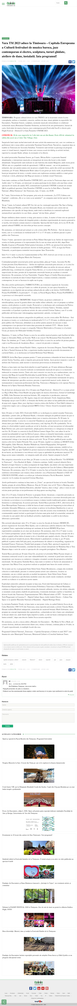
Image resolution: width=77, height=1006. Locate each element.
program (68, 660)
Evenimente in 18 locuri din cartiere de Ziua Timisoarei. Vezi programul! (27, 835)
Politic (40, 993)
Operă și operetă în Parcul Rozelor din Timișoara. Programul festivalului (27, 739)
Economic (34, 993)
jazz (55, 660)
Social (27, 993)
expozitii (48, 660)
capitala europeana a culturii (10, 660)
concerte (24, 660)
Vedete (36, 995)
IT (45, 995)
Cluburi (50, 995)
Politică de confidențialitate (37, 998)
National (52, 993)
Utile (15, 995)
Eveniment (12, 993)
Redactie (13, 61)
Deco (31, 995)
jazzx (61, 660)
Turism (25, 995)
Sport (63, 993)
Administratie (20, 993)
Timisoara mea (8, 995)
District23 (32, 660)
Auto (20, 995)
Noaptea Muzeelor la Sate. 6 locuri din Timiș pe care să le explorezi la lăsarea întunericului (33, 763)
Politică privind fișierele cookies (62, 995)
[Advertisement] (38, 14)
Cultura (46, 993)
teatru (4, 664)
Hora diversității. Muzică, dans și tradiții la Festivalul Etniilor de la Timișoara (29, 931)
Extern (58, 993)
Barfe (69, 993)
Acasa (6, 993)
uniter (11, 664)
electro (40, 660)
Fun (41, 995)
